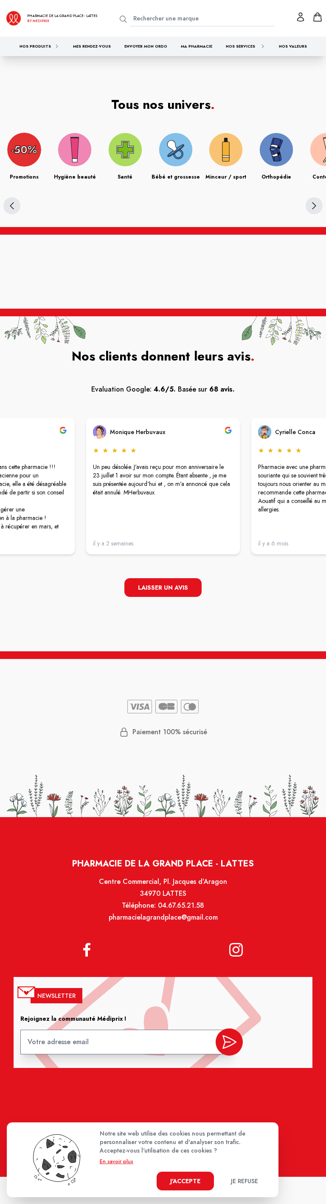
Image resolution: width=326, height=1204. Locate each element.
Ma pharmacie (196, 46)
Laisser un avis (163, 587)
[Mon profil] (300, 17)
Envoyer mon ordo (145, 46)
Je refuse (244, 1181)
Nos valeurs (293, 46)
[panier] (317, 17)
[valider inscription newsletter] (229, 1042)
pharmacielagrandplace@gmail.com (163, 917)
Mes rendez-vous (92, 46)
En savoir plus (116, 1161)
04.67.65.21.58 (181, 905)
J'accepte (185, 1181)
